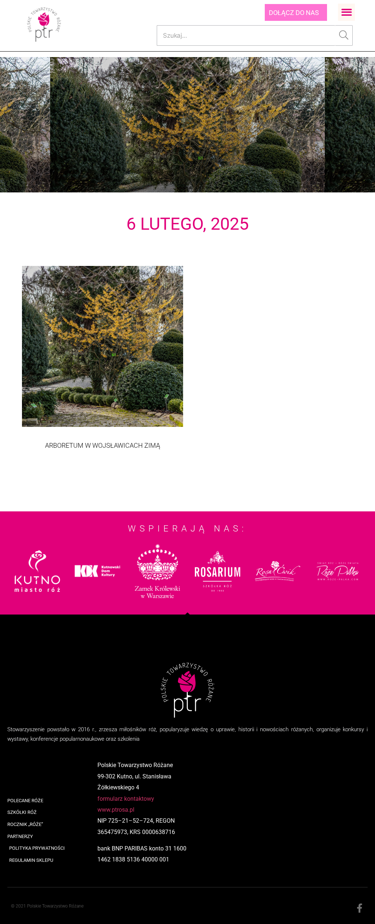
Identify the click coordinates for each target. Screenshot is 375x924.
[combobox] (246, 35)
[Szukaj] (344, 35)
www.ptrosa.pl (115, 809)
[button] (346, 12)
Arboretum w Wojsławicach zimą (102, 445)
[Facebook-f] (359, 908)
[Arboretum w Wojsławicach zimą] (102, 346)
